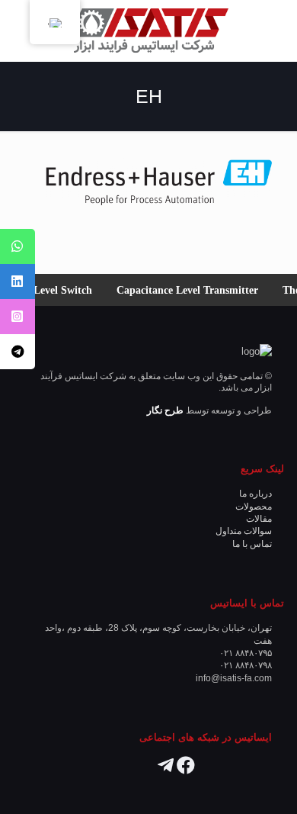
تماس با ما (252, 544)
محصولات (253, 506)
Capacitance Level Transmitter (193, 290)
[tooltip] (17, 246)
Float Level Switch (55, 290)
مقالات (259, 518)
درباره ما (255, 493)
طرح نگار (165, 410)
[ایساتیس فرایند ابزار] (148, 30)
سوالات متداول (244, 531)
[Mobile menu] (28, 30)
